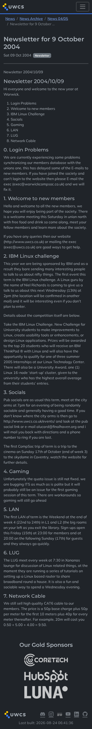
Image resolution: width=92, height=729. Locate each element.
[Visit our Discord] (42, 714)
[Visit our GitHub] (85, 714)
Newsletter (42, 55)
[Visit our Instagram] (51, 714)
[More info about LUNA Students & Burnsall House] (46, 692)
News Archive (31, 18)
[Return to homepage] (13, 7)
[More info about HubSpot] (46, 676)
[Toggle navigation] (82, 7)
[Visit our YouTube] (68, 714)
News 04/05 (58, 18)
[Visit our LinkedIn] (76, 714)
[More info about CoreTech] (46, 660)
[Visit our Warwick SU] (59, 714)
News (10, 18)
